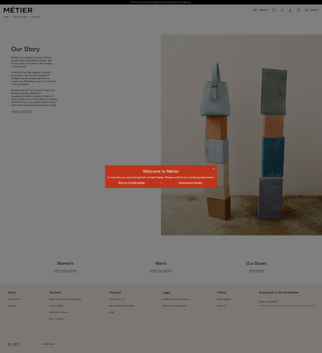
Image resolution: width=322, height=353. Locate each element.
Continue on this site (190, 182)
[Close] (213, 168)
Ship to (131, 182)
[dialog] (161, 176)
